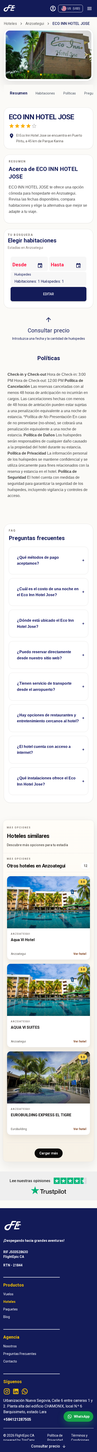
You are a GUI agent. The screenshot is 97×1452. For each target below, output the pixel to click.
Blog (6, 1317)
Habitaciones (45, 93)
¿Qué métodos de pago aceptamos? (38, 560)
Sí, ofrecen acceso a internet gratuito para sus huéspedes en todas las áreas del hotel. (47, 754)
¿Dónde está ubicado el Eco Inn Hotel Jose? (45, 623)
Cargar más (48, 1153)
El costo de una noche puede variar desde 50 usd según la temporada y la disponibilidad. (48, 596)
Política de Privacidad (55, 1438)
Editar (48, 294)
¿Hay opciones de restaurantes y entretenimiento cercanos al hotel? (48, 718)
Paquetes (10, 1309)
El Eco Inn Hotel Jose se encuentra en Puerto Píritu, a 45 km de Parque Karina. (46, 627)
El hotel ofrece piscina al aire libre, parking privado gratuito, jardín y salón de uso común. (48, 785)
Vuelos (8, 1294)
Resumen (19, 93)
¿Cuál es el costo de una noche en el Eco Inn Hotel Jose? (48, 592)
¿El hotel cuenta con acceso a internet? (44, 750)
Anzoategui (34, 23)
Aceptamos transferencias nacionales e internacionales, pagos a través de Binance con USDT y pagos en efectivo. (46, 564)
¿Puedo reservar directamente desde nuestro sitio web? (44, 655)
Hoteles (10, 23)
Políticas (69, 93)
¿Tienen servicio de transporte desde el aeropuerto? (44, 686)
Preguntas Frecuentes (19, 1354)
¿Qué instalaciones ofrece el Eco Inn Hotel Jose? (46, 781)
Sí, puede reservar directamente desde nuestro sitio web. (45, 659)
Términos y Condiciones (80, 1438)
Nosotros (10, 1346)
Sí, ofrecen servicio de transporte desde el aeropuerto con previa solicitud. (48, 690)
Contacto (10, 1361)
